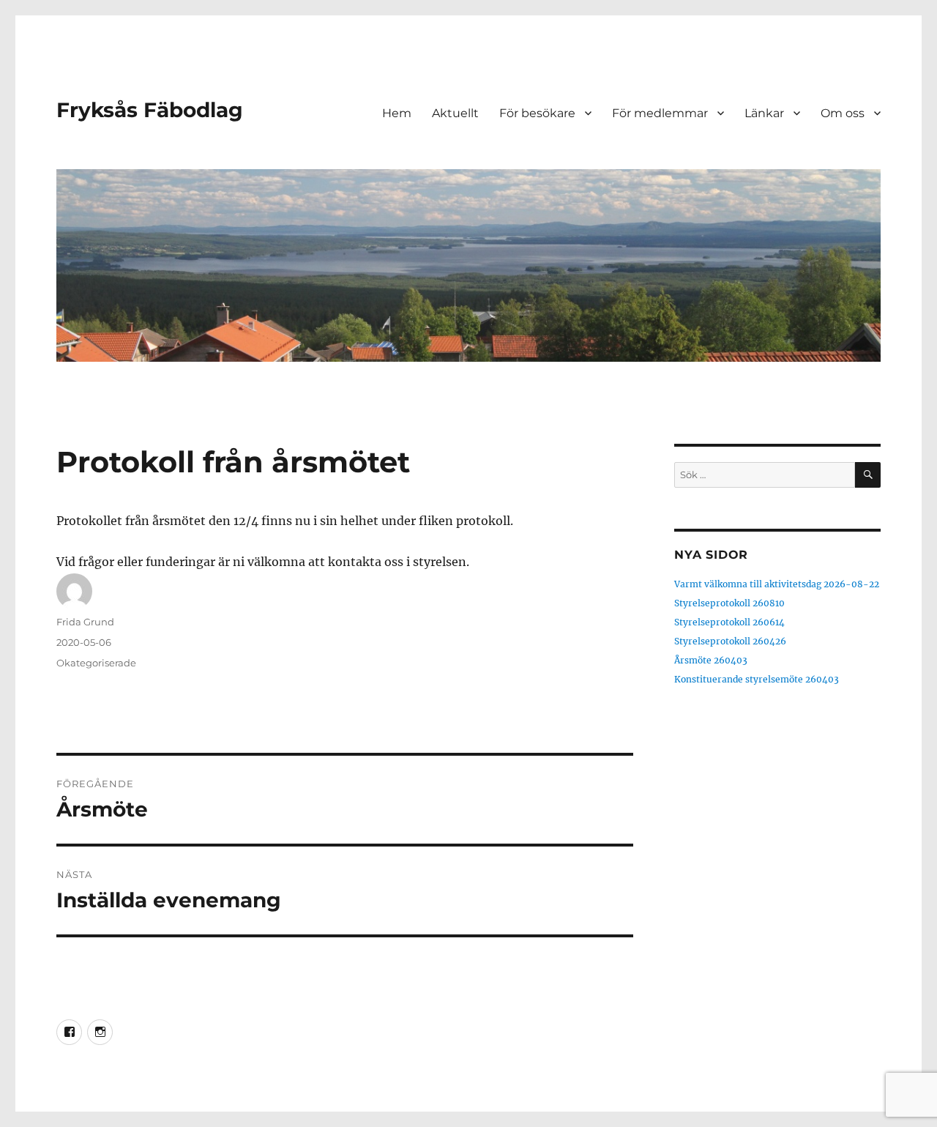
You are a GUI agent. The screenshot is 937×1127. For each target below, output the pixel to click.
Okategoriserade (96, 663)
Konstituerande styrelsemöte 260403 (756, 679)
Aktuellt (455, 113)
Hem (396, 113)
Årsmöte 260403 (710, 660)
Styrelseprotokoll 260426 (730, 641)
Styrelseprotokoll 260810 (729, 603)
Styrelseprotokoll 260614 (729, 622)
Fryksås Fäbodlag (149, 109)
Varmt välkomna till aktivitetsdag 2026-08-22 (776, 584)
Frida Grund (85, 622)
